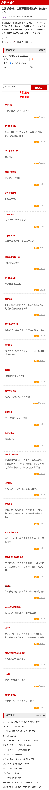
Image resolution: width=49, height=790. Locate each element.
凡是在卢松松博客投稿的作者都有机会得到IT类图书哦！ (22, 787)
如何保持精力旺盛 (9, 736)
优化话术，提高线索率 (11, 773)
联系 (5, 63)
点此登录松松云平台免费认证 (17, 56)
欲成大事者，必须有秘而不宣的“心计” (16, 764)
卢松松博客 (8, 2)
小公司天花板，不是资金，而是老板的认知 (18, 759)
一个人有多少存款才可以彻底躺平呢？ (16, 750)
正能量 (18, 16)
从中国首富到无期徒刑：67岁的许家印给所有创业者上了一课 (22, 722)
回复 (36, 117)
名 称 (6, 59)
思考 (44, 715)
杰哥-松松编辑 (27, 16)
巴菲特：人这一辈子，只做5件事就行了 (17, 745)
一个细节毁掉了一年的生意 (12, 768)
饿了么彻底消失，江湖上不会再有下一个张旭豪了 (20, 740)
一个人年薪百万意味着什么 (12, 778)
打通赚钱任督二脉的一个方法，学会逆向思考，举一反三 (22, 782)
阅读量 (9, 16)
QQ (5, 67)
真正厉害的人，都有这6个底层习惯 (15, 726)
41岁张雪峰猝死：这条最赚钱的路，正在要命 (19, 731)
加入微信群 (42, 50)
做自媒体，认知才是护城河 (12, 754)
